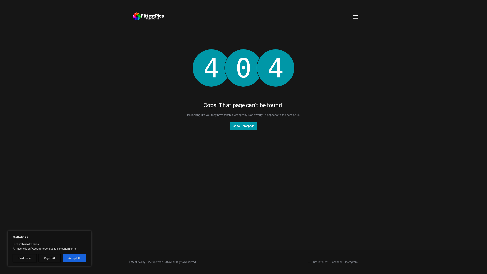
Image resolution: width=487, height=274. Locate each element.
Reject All (49, 258)
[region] (49, 248)
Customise (24, 258)
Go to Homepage (243, 126)
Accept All (74, 258)
